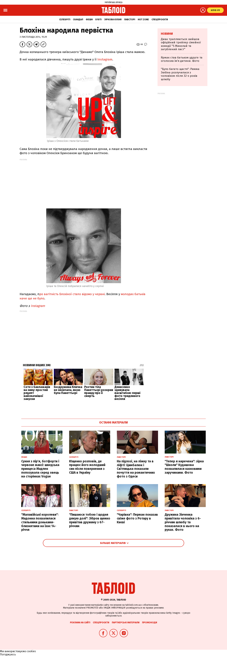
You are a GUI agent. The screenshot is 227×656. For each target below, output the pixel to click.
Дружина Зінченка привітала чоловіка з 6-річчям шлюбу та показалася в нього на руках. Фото (183, 522)
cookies (31, 651)
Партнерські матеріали (125, 622)
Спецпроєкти (160, 19)
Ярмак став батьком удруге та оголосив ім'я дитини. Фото (181, 59)
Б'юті (98, 19)
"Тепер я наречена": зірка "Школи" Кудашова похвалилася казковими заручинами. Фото (184, 466)
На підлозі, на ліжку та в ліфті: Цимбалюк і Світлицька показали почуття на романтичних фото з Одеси (136, 468)
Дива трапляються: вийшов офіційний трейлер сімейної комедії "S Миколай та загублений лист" (181, 44)
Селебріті (64, 19)
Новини (167, 34)
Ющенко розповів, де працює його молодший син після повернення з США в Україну (87, 466)
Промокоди (149, 622)
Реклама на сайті (80, 622)
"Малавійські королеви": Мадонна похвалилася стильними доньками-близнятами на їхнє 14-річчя (39, 522)
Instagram (104, 59)
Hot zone (143, 19)
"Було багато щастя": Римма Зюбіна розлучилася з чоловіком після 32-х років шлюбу (180, 74)
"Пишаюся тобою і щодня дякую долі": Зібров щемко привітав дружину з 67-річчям (89, 520)
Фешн (89, 19)
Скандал (78, 19)
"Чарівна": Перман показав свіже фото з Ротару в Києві (137, 518)
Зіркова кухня (112, 19)
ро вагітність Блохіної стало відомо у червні (72, 294)
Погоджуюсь (8, 654)
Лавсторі (129, 19)
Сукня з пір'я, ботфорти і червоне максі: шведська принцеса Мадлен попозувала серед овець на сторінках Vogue (40, 468)
